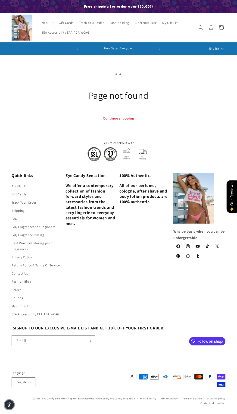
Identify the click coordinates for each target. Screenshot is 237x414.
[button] (47, 23)
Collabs (17, 298)
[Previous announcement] (77, 48)
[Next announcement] (160, 48)
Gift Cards (19, 194)
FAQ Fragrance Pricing (28, 235)
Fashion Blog (21, 281)
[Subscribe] (89, 340)
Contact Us (20, 273)
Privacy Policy (22, 257)
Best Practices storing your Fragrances (32, 246)
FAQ (14, 219)
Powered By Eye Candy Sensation (115, 398)
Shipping (18, 211)
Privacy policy (169, 398)
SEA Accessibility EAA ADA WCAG (35, 314)
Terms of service (192, 398)
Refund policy (148, 398)
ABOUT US (19, 186)
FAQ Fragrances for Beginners (34, 227)
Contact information (212, 403)
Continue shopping (118, 118)
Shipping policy (216, 398)
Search (17, 290)
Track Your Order (24, 202)
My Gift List (20, 306)
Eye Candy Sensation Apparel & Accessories (68, 398)
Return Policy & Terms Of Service (36, 265)
